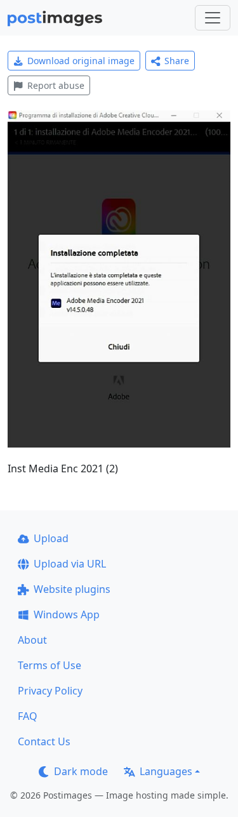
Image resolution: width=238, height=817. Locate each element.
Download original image (81, 61)
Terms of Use (49, 665)
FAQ (27, 716)
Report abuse (55, 85)
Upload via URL (70, 564)
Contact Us (44, 741)
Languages (166, 771)
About (32, 640)
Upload (51, 538)
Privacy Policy (50, 691)
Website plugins (72, 589)
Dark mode (81, 771)
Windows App (67, 614)
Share (176, 61)
